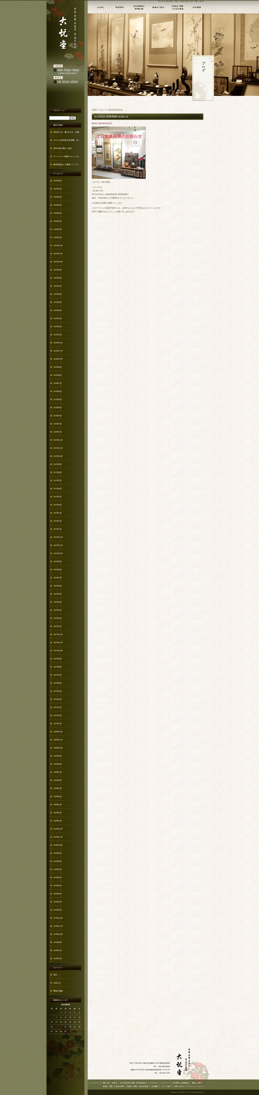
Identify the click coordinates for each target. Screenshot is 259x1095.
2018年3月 (57, 958)
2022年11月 (58, 545)
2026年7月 (57, 188)
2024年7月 (57, 383)
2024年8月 (57, 375)
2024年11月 (58, 350)
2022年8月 (57, 569)
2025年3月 (57, 318)
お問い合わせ (179, 1086)
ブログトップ (59, 110)
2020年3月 (57, 804)
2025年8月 (57, 278)
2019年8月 (57, 861)
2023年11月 (58, 448)
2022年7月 (57, 577)
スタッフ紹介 (166, 1086)
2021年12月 (58, 634)
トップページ (99, 7)
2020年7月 (57, 772)
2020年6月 (57, 780)
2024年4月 (57, 407)
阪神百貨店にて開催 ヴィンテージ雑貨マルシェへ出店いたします (67, 164)
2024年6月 (57, 391)
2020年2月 (57, 812)
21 (56, 1027)
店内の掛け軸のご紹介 (62, 148)
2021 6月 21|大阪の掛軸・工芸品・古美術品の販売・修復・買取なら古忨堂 (181, 1)
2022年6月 (57, 585)
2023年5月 (57, 496)
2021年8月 (57, 666)
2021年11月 (58, 642)
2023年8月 (57, 472)
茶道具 (114, 1083)
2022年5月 (57, 594)
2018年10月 (58, 934)
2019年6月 (57, 877)
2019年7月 (57, 869)
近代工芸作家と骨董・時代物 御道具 (133, 1083)
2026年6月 (57, 197)
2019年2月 (57, 910)
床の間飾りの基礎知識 (138, 7)
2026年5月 (57, 205)
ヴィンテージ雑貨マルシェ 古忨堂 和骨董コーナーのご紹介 (67, 156)
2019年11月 (58, 837)
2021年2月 (57, 715)
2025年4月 (57, 310)
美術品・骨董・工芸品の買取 (177, 7)
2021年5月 (57, 691)
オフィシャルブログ (194, 1086)
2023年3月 (57, 513)
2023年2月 (57, 521)
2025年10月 (58, 261)
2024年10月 (58, 359)
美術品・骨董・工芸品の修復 (137, 1086)
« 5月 (51, 1036)
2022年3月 (57, 610)
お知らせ (57, 982)
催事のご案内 (158, 7)
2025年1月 (57, 334)
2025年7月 (57, 286)
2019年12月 (58, 828)
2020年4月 (57, 796)
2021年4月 (57, 699)
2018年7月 (57, 950)
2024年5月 (57, 399)
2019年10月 (58, 845)
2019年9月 (57, 853)
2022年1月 (57, 626)
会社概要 (196, 7)
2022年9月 (57, 561)
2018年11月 (58, 926)
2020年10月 (58, 747)
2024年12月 (58, 342)
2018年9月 (57, 942)
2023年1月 (57, 529)
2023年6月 (57, 488)
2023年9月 (57, 464)
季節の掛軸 (58, 991)
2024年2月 (57, 423)
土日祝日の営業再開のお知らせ (111, 116)
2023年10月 (58, 456)
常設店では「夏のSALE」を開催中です (67, 132)
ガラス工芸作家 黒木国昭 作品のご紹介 (67, 140)
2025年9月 (57, 269)
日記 (55, 974)
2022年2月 (57, 618)
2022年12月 (58, 537)
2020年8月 (57, 764)
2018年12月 (58, 918)
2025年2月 (57, 326)
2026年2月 (57, 229)
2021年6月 (57, 683)
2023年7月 (57, 480)
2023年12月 (58, 440)
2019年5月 (57, 885)
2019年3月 (57, 901)
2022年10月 (58, 553)
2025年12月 (58, 245)
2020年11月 (58, 739)
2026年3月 (57, 221)
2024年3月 (57, 415)
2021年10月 (58, 650)
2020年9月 (57, 756)
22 (61, 1027)
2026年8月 (57, 180)
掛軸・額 (119, 7)
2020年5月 (57, 788)
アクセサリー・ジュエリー (159, 1083)
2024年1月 (57, 431)
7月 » (80, 1036)
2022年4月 (57, 602)
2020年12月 (58, 731)
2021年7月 (57, 675)
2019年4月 (57, 893)
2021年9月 (57, 658)
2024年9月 (57, 367)
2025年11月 (58, 253)
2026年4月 (57, 213)
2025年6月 (57, 294)
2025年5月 (57, 302)
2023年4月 (57, 504)
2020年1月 (57, 820)
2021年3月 (57, 707)
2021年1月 (57, 723)
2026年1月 (57, 237)
